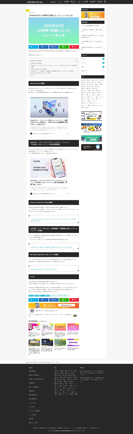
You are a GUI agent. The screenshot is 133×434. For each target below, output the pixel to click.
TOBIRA (89, 88)
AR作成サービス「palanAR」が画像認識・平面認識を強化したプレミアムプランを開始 (52, 71)
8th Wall (84, 80)
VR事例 (37, 295)
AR (51, 295)
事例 (48, 295)
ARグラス (95, 82)
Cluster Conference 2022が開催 (39, 69)
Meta (97, 84)
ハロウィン (85, 101)
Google (92, 84)
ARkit (89, 82)
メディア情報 (85, 2)
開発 (88, 107)
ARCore (84, 82)
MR (101, 84)
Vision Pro (85, 90)
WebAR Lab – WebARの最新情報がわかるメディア (65, 430)
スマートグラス (92, 99)
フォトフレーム (92, 101)
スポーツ (84, 99)
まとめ (33, 75)
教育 (90, 105)
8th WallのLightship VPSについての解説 (40, 73)
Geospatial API (86, 84)
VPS (90, 90)
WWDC (89, 92)
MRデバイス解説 (34, 387)
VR (94, 90)
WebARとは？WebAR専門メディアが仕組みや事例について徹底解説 (48, 428)
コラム (79, 2)
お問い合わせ (100, 2)
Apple (89, 80)
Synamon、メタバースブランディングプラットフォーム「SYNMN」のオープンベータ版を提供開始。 (54, 66)
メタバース (67, 295)
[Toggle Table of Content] (75, 61)
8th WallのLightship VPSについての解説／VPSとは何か (44, 269)
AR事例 (27, 10)
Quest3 (84, 88)
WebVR (84, 92)
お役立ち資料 (92, 2)
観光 (84, 107)
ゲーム (95, 94)
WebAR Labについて (95, 428)
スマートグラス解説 (34, 410)
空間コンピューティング (98, 105)
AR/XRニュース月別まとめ (36, 379)
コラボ (100, 94)
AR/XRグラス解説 (34, 375)
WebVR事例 (33, 398)
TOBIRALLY (96, 88)
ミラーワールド (94, 103)
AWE (100, 82)
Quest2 (97, 86)
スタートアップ (100, 97)
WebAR (98, 90)
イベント (89, 94)
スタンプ (84, 97)
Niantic (84, 86)
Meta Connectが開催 (36, 63)
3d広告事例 (32, 371)
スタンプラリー (92, 97)
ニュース (60, 2)
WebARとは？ (53, 1)
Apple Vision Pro (96, 80)
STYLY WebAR (91, 86)
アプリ (84, 94)
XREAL (95, 92)
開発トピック (73, 2)
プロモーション (86, 103)
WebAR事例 (66, 2)
